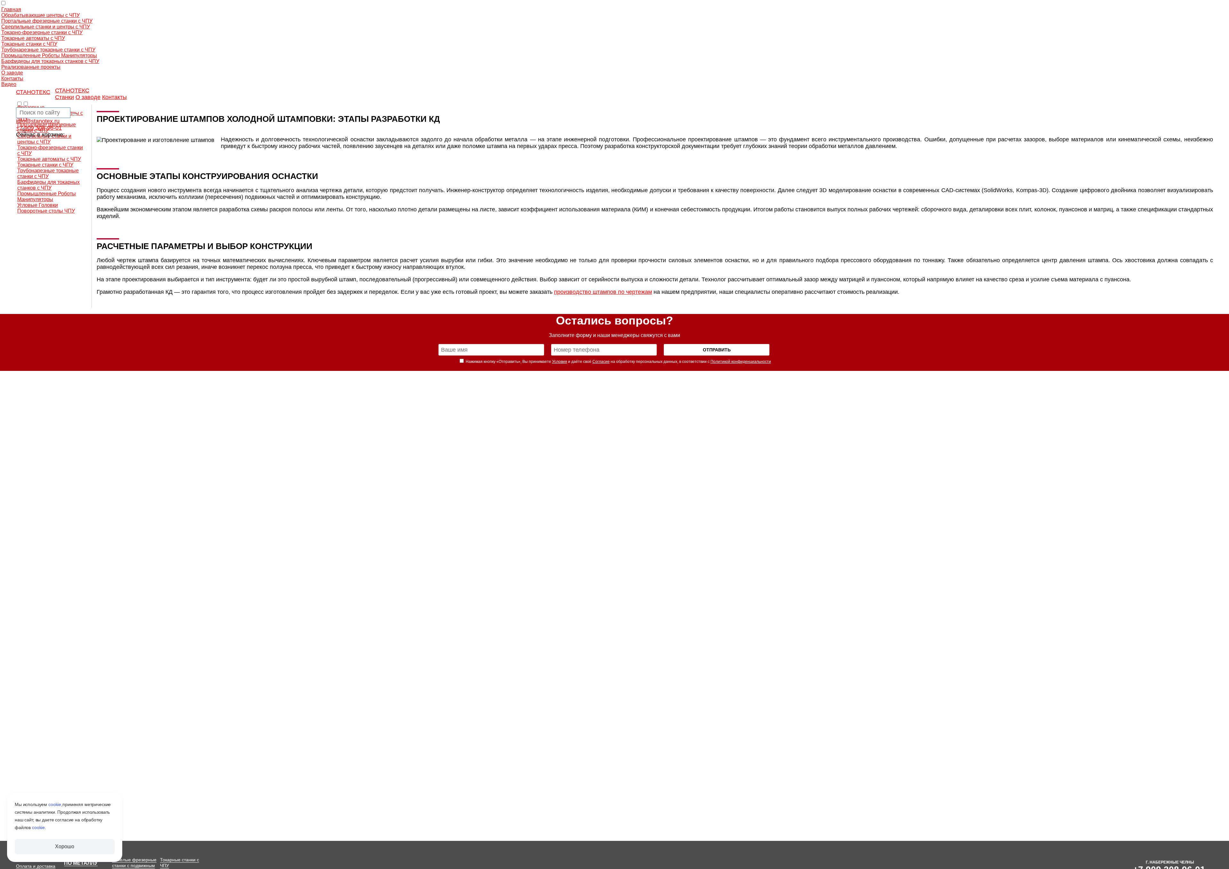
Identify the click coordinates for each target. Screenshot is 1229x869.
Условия (559, 361)
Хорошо (64, 846)
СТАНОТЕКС (33, 92)
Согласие (601, 361)
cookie (54, 804)
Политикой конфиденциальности (741, 361)
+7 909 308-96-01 (39, 128)
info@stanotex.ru (38, 121)
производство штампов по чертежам (603, 292)
